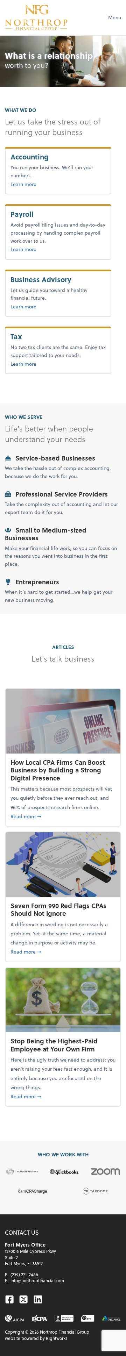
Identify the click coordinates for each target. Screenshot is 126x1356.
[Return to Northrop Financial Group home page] (36, 17)
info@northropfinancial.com (37, 1280)
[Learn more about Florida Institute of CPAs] (39, 1318)
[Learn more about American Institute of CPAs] (15, 1318)
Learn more (46, 184)
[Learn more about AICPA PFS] (87, 1318)
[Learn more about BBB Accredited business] (64, 1318)
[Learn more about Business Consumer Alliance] (111, 1318)
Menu (114, 17)
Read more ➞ (62, 816)
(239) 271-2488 (24, 1274)
